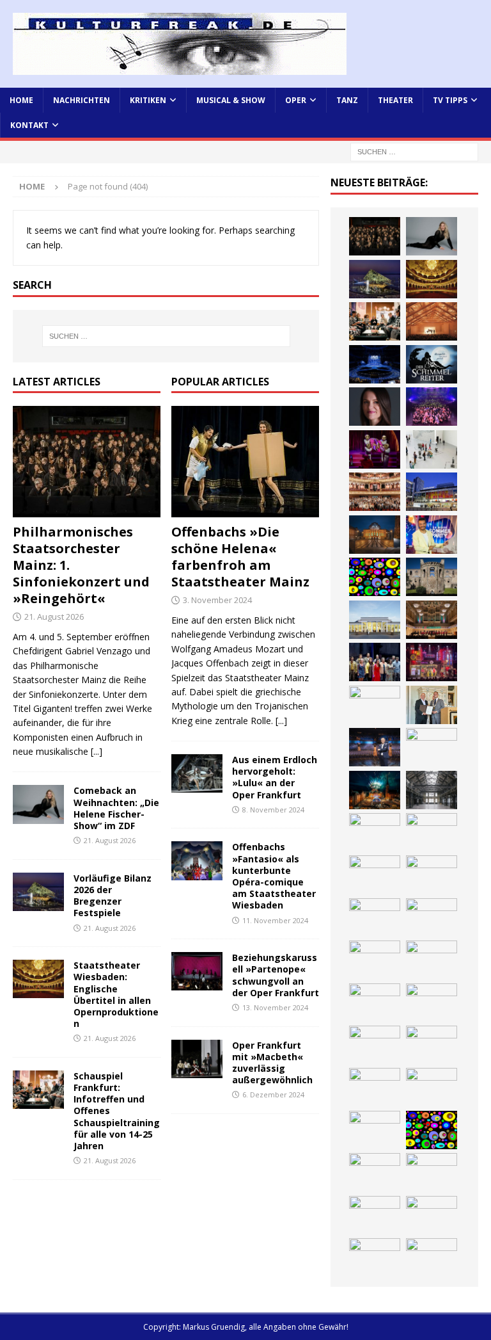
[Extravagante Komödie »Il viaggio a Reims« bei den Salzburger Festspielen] (374, 1087)
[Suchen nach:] (414, 151)
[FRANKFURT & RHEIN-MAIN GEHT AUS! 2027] (431, 747)
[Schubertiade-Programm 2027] (431, 321)
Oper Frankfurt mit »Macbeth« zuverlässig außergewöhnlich (272, 1062)
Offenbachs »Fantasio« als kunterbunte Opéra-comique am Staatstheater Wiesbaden (274, 876)
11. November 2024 (275, 920)
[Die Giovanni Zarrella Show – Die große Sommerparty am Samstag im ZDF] (431, 534)
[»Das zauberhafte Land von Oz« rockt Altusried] (374, 1045)
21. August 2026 (54, 616)
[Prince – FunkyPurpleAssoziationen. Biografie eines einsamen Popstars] (374, 406)
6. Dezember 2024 (273, 1094)
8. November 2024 (273, 809)
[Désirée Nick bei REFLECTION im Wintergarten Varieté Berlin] (374, 1257)
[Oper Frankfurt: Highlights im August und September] (374, 832)
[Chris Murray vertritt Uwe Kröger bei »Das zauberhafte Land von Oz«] (431, 1087)
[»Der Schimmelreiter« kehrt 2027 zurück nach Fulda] (431, 364)
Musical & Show (230, 100)
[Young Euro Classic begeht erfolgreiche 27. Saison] (431, 620)
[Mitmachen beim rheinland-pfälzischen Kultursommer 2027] (431, 1130)
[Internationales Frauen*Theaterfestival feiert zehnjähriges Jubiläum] (374, 705)
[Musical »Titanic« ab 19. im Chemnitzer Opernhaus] (374, 534)
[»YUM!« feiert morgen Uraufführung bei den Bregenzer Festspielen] (374, 449)
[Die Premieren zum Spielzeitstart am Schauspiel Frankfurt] (431, 491)
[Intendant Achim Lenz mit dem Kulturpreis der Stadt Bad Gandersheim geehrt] (431, 705)
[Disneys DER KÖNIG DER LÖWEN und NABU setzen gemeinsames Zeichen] (374, 874)
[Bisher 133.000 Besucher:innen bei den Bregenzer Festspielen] (374, 1172)
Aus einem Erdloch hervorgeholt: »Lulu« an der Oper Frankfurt (274, 777)
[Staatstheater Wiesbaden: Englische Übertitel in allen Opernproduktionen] (38, 979)
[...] (96, 751)
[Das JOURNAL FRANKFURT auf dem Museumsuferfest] (374, 917)
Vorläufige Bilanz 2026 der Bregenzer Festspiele (113, 895)
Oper (295, 100)
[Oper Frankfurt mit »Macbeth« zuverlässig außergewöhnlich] (196, 1059)
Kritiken (148, 100)
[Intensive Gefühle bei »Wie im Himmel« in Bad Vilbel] (374, 662)
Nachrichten (81, 100)
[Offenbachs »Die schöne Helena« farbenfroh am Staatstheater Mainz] (245, 461)
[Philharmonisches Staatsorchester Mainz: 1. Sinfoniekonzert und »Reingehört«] (86, 461)
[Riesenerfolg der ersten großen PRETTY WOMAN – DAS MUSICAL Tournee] (431, 406)
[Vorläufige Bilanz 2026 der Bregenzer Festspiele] (38, 892)
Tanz (347, 100)
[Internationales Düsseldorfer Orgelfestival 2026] (431, 1045)
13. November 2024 (275, 1007)
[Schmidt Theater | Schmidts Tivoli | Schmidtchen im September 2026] (431, 662)
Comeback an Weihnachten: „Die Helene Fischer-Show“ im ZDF (116, 808)
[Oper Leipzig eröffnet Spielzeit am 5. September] (374, 1215)
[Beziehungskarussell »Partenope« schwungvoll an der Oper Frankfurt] (196, 971)
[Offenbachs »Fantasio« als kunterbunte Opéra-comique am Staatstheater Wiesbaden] (196, 860)
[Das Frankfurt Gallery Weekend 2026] (431, 449)
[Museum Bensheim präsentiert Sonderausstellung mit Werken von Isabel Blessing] (431, 1172)
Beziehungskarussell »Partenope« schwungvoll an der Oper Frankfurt (275, 975)
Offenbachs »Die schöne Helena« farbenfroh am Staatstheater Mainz (240, 556)
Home (21, 100)
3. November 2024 (217, 600)
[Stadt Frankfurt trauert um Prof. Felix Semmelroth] (374, 1002)
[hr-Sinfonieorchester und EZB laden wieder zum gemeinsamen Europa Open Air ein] (431, 959)
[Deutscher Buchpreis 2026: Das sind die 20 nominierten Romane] (431, 874)
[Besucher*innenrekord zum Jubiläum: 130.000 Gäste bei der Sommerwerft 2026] (374, 959)
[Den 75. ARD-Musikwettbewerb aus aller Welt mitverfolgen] (374, 1130)
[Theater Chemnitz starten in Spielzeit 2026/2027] (374, 790)
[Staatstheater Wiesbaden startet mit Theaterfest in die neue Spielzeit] (374, 491)
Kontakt (29, 125)
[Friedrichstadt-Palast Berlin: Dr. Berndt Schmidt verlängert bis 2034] (374, 747)
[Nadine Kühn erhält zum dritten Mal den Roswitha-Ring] (374, 577)
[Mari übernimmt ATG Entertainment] (374, 364)
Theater (395, 100)
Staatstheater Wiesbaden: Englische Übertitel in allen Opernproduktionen (116, 994)
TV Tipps (450, 100)
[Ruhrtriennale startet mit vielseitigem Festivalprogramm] (431, 790)
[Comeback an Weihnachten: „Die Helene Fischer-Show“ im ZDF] (38, 804)
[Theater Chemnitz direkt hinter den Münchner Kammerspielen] (431, 832)
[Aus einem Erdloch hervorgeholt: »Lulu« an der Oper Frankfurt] (196, 773)
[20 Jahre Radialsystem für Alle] (431, 1215)
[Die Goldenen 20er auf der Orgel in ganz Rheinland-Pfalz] (431, 917)
